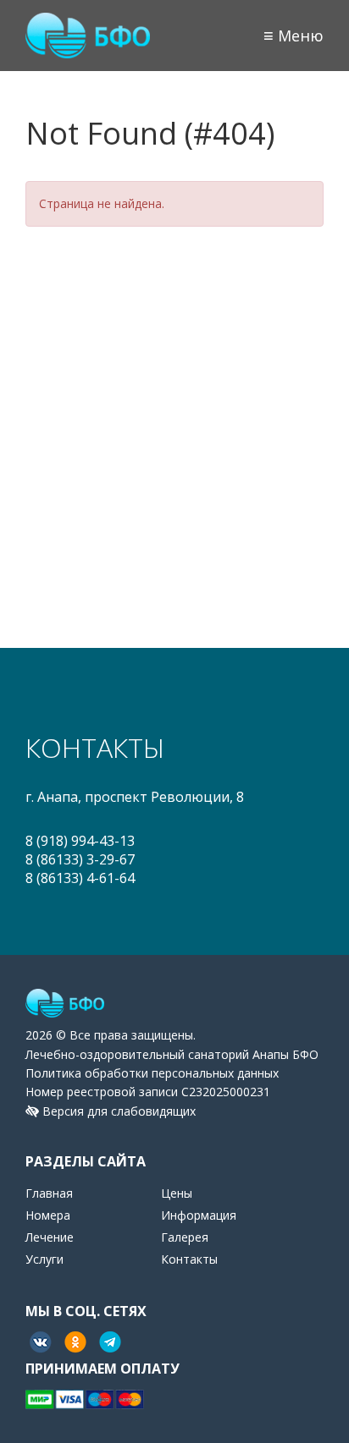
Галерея (184, 1237)
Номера (47, 1215)
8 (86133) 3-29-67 (80, 859)
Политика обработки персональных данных (152, 1073)
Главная (49, 1193)
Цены (176, 1193)
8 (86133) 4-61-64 (80, 878)
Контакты (189, 1259)
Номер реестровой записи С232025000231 (147, 1092)
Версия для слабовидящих (117, 1111)
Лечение (49, 1237)
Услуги (44, 1259)
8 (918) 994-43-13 (80, 840)
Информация (198, 1215)
